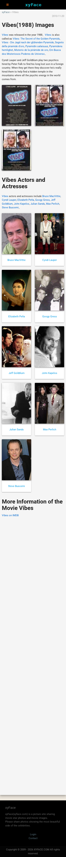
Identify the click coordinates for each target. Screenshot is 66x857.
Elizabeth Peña (25, 199)
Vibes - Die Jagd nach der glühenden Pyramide (28, 42)
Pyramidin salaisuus (36, 46)
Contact (33, 838)
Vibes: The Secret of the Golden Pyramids (36, 38)
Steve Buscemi (10, 207)
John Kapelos (21, 203)
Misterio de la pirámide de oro (31, 50)
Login (33, 834)
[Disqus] (33, 651)
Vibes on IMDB (10, 515)
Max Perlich (52, 203)
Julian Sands (37, 203)
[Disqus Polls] (33, 563)
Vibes (5, 34)
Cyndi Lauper (9, 199)
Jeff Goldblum (17, 373)
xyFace (6, 12)
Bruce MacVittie (51, 196)
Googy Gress (42, 199)
